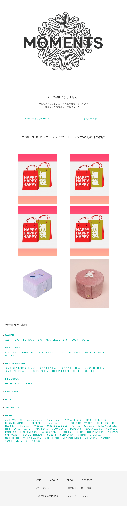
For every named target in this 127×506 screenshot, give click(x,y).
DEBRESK (100, 420)
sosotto (82, 435)
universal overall (72, 438)
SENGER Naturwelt (33, 435)
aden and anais (35, 420)
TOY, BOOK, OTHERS (95, 352)
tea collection (12, 438)
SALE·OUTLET (13, 407)
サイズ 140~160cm (38, 371)
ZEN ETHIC (22, 441)
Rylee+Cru (112, 432)
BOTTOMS (28, 340)
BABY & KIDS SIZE (15, 363)
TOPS (16, 340)
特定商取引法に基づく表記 (79, 488)
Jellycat (76, 426)
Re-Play (79, 432)
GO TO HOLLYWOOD (81, 423)
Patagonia (10, 432)
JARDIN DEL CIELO (57, 426)
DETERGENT (12, 383)
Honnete (24, 426)
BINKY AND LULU (72, 420)
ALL (7, 340)
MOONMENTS (59, 429)
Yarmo (8, 441)
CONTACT (87, 480)
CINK (88, 420)
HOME (38, 480)
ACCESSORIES (47, 352)
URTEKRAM (91, 438)
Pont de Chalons (29, 432)
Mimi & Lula (41, 429)
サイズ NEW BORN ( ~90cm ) (20, 368)
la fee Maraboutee (108, 426)
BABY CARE (28, 352)
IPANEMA (38, 426)
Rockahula (65, 432)
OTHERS (27, 383)
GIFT (15, 352)
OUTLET (86, 340)
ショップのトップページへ (37, 118)
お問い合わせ (90, 118)
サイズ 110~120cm (94, 368)
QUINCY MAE (49, 432)
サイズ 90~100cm (48, 368)
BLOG (70, 480)
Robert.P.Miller (95, 432)
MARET (27, 429)
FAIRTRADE (11, 391)
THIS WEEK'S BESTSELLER (66, 371)
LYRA (17, 429)
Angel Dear (53, 420)
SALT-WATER (12, 435)
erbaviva (53, 423)
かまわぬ (36, 441)
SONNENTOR (67, 435)
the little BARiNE (32, 438)
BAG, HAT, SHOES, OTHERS (53, 340)
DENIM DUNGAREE (15, 423)
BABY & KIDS (12, 348)
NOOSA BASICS (93, 429)
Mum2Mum (76, 429)
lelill (7, 429)
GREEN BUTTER (105, 423)
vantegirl (106, 438)
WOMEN (9, 335)
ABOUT (54, 480)
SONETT (51, 435)
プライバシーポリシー (46, 488)
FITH (64, 423)
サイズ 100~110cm (71, 368)
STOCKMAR (96, 435)
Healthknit (10, 426)
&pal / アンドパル (14, 420)
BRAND (9, 415)
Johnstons (89, 426)
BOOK (75, 340)
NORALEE (111, 429)
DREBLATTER (37, 423)
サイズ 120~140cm (15, 371)
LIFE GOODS (12, 379)
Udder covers (52, 438)
